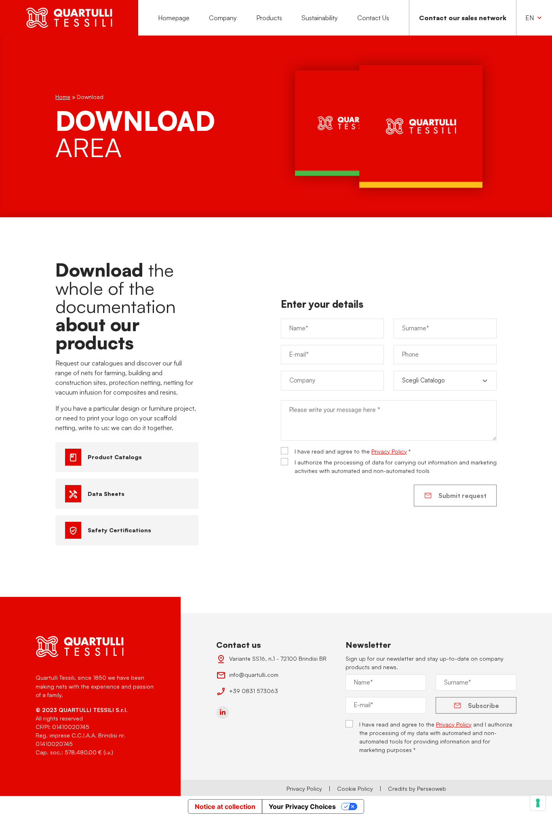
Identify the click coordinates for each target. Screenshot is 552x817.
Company (223, 18)
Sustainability (319, 18)
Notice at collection (225, 806)
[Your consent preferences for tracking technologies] (538, 803)
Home (62, 96)
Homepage (174, 18)
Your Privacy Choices (302, 806)
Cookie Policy (355, 788)
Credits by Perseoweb (417, 788)
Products (269, 18)
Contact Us (373, 18)
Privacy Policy (389, 451)
